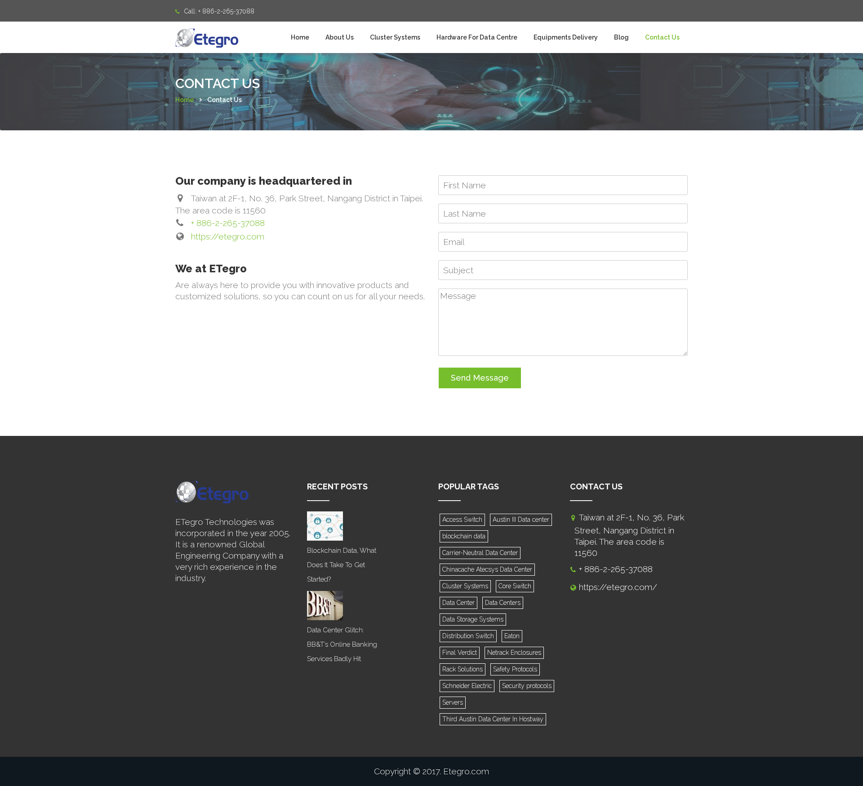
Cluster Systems (395, 37)
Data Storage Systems (472, 619)
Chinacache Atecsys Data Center (487, 569)
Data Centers (502, 602)
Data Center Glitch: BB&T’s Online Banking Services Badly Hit (342, 644)
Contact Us (662, 37)
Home (300, 37)
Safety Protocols (515, 669)
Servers (452, 702)
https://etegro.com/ (618, 587)
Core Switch (514, 586)
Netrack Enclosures (514, 652)
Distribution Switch (468, 635)
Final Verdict (459, 652)
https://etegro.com (227, 236)
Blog (621, 37)
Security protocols (527, 685)
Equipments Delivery (566, 37)
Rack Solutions (462, 669)
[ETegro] (206, 33)
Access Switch (462, 519)
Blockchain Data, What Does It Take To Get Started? (341, 564)
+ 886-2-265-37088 (226, 11)
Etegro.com (466, 771)
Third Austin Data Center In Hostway (492, 719)
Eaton (512, 635)
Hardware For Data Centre (476, 37)
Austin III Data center (521, 519)
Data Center (458, 602)
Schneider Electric (467, 685)
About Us (339, 37)
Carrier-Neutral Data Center (480, 552)
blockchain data (463, 536)
